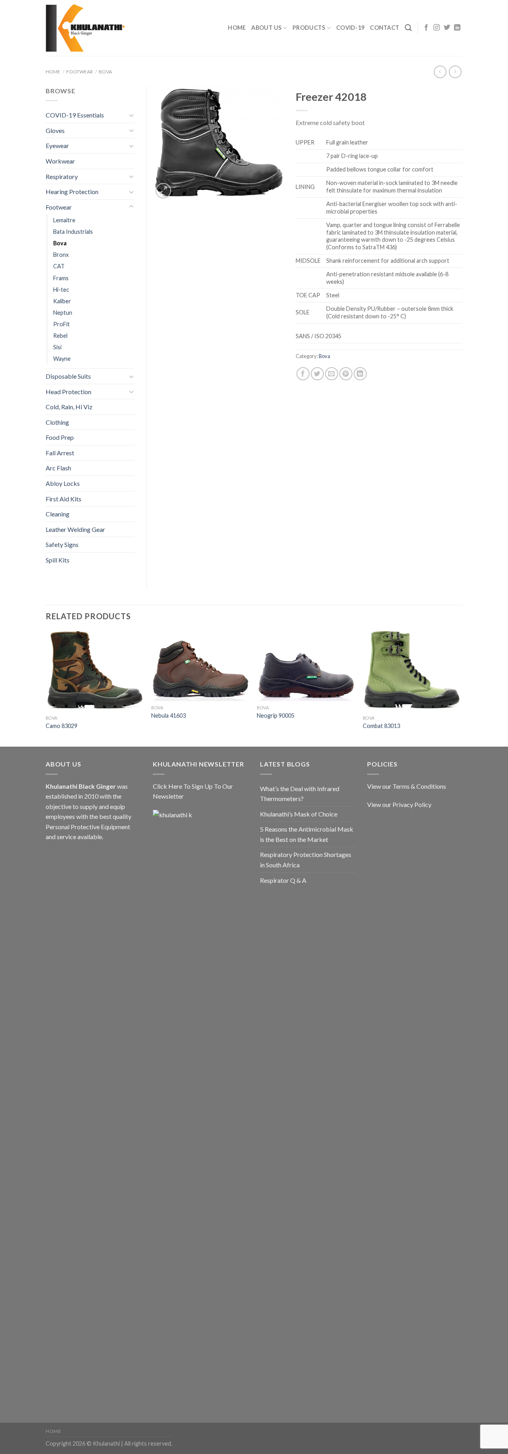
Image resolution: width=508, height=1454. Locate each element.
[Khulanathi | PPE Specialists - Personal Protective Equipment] (85, 28)
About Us (266, 27)
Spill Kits (57, 560)
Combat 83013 (381, 725)
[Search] (408, 28)
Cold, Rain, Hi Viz (69, 406)
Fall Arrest (60, 452)
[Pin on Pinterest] (345, 373)
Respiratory (62, 176)
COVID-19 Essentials (75, 115)
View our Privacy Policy (399, 804)
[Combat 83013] (412, 671)
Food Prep (60, 437)
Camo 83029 (61, 725)
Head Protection (68, 391)
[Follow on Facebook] (426, 27)
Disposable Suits (68, 376)
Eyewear (57, 145)
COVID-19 (350, 27)
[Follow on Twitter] (447, 27)
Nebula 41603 (168, 715)
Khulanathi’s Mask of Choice (298, 814)
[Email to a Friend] (331, 373)
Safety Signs (62, 544)
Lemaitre (64, 220)
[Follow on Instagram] (436, 27)
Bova (105, 72)
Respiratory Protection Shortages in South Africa (305, 860)
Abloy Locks (63, 483)
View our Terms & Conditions (406, 786)
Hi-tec (61, 289)
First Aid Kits (63, 499)
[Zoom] (163, 190)
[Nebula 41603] (200, 666)
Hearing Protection (72, 191)
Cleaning (57, 514)
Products (308, 27)
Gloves (55, 130)
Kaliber (62, 301)
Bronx (61, 254)
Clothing (57, 422)
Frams (61, 278)
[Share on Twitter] (317, 373)
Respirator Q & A (283, 880)
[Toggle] (131, 115)
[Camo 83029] (95, 671)
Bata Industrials (73, 231)
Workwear (60, 161)
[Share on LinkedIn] (360, 373)
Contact (384, 27)
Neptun (62, 312)
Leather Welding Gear (75, 529)
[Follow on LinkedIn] (457, 27)
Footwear (79, 72)
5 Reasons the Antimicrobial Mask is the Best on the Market (306, 834)
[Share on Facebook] (303, 373)
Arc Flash (58, 468)
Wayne (62, 358)
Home (237, 27)
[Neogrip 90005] (306, 666)
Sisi (57, 347)
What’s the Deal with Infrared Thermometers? (299, 794)
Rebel (60, 335)
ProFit (61, 324)
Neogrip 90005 (275, 715)
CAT (59, 266)
